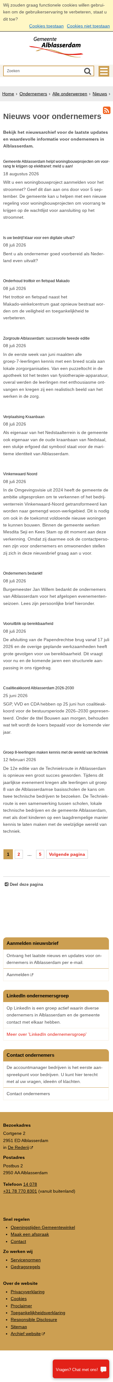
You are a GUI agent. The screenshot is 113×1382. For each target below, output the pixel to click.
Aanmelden (18, 974)
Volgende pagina (67, 854)
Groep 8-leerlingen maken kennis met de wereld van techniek (55, 752)
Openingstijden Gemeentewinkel (43, 1227)
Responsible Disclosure (34, 1319)
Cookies (19, 1298)
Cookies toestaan (46, 25)
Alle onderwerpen (69, 93)
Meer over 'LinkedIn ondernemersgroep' (47, 1034)
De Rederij (18, 1147)
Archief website (26, 1333)
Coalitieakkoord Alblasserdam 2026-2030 (38, 688)
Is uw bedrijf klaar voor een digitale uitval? (39, 238)
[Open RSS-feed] (106, 110)
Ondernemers (33, 93)
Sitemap (19, 1326)
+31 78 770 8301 (20, 1191)
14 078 (30, 1184)
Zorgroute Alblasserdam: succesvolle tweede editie (46, 338)
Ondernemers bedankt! (22, 573)
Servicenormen (26, 1259)
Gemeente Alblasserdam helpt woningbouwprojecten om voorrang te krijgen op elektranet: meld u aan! (56, 163)
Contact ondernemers (28, 1093)
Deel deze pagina (25, 884)
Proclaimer (21, 1305)
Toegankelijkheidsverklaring (38, 1312)
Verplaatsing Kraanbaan (24, 417)
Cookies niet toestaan (88, 25)
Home (8, 93)
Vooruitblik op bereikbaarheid (28, 623)
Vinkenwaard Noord (20, 474)
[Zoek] (87, 71)
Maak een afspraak (30, 1234)
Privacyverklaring (28, 1291)
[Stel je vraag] (81, 1369)
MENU (104, 71)
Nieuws (100, 93)
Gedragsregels (25, 1266)
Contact (18, 1241)
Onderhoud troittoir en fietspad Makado (36, 281)
